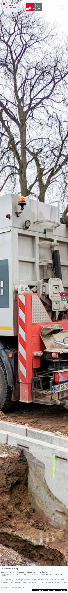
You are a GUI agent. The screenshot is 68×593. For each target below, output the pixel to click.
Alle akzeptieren (62, 590)
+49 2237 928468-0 (11, 7)
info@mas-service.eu (11, 10)
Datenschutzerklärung (34, 574)
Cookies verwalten (51, 590)
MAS (64, 297)
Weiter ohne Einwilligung (39, 590)
